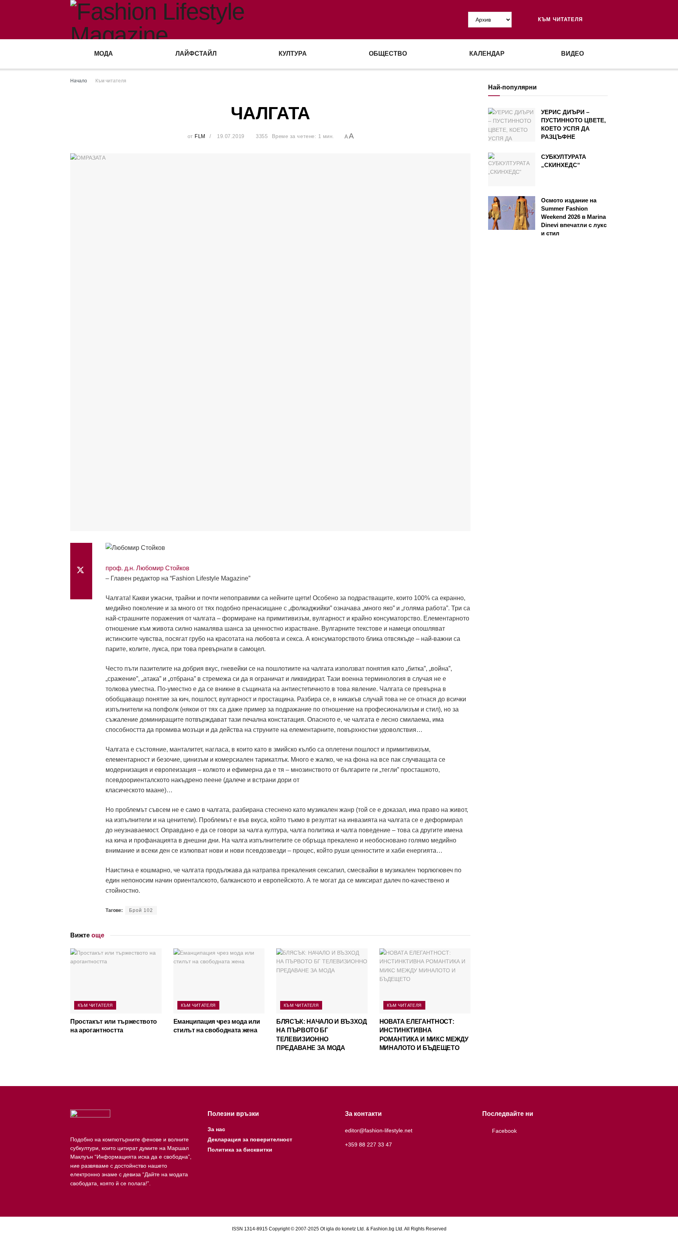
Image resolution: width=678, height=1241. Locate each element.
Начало (78, 81)
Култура (293, 53)
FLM (200, 136)
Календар (487, 53)
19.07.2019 (230, 136)
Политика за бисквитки (240, 1149)
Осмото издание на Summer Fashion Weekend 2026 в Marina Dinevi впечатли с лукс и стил (574, 217)
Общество (388, 53)
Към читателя (559, 19)
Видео (572, 53)
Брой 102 (141, 910)
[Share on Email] (81, 589)
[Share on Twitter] (81, 571)
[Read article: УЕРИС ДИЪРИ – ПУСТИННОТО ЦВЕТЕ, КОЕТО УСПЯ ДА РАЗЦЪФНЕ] (511, 125)
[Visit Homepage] (204, 19)
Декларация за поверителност (250, 1139)
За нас (216, 1129)
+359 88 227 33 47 (368, 1144)
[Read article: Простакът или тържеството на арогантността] (116, 981)
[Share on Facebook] (81, 552)
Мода (103, 53)
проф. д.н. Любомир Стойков (148, 568)
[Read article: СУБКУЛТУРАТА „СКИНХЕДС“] (511, 169)
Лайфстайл (196, 53)
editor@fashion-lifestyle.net (378, 1130)
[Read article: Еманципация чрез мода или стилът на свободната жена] (219, 981)
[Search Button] (604, 19)
